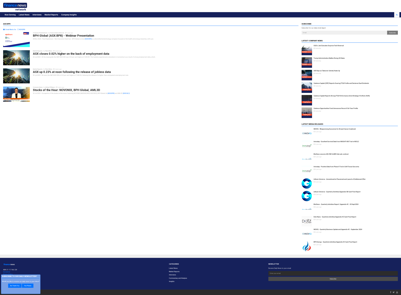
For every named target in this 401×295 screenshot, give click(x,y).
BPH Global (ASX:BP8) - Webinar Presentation (63, 35)
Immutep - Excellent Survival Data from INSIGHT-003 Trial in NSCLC (336, 141)
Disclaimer (6, 272)
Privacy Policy (8, 274)
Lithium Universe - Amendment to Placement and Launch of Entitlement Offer (340, 179)
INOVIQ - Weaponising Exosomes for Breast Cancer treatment (335, 129)
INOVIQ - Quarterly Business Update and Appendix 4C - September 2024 (338, 229)
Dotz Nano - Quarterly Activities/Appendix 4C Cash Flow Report (335, 217)
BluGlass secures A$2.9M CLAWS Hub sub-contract (331, 154)
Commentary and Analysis (178, 278)
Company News (37, 87)
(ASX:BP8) (88, 39)
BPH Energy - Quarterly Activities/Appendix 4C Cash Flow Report (335, 242)
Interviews (37, 15)
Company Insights (69, 15)
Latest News (24, 15)
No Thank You (14, 286)
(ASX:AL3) (126, 93)
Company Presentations (40, 33)
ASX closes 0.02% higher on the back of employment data (71, 53)
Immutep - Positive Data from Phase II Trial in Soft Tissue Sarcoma (336, 166)
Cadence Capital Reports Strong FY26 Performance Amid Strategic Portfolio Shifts (342, 96)
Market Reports (51, 15)
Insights (171, 281)
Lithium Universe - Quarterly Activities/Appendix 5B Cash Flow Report (337, 192)
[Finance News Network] (15, 6)
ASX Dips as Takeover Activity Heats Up (327, 71)
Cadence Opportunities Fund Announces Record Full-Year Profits (336, 108)
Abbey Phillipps (50, 87)
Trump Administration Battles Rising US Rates (329, 58)
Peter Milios (48, 51)
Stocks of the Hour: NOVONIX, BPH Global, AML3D (66, 90)
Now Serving (10, 15)
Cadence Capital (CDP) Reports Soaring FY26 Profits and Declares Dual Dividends (341, 83)
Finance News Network (57, 33)
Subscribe (392, 33)
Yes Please (27, 286)
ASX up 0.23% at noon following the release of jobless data (72, 72)
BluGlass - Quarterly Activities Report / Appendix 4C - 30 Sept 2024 (336, 204)
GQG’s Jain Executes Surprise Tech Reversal (329, 45)
